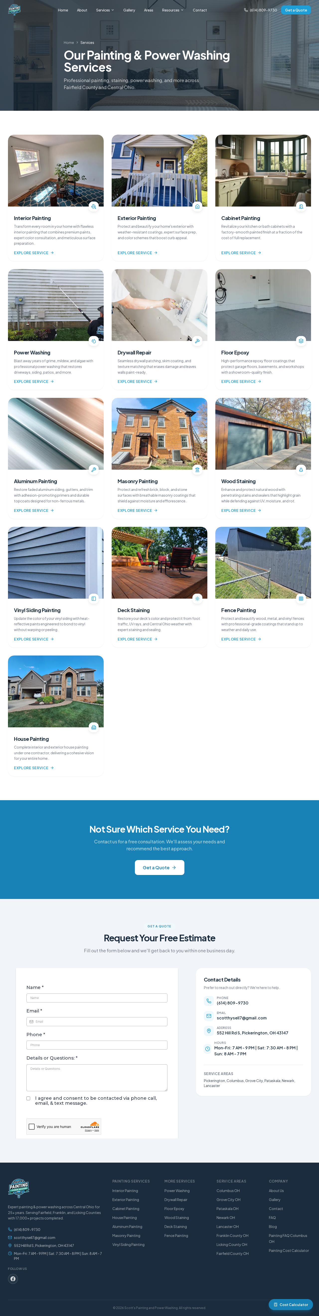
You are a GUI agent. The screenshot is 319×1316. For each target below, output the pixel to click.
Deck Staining (175, 1226)
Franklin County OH (232, 1235)
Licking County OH (232, 1244)
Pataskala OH (228, 1208)
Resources (170, 10)
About (82, 10)
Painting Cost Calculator (289, 1250)
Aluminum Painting (127, 1226)
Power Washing (177, 1190)
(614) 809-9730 (263, 10)
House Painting (124, 1217)
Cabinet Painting (125, 1208)
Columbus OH (228, 1190)
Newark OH (226, 1217)
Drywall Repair (175, 1199)
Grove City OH (228, 1199)
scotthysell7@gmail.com (34, 1237)
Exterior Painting (125, 1199)
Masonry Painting (126, 1235)
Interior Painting (125, 1190)
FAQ (272, 1217)
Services (103, 10)
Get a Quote (296, 10)
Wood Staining (176, 1217)
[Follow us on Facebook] (13, 1279)
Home (63, 10)
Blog (273, 1226)
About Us (276, 1190)
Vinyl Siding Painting (128, 1244)
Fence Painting (176, 1235)
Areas (148, 10)
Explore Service (31, 252)
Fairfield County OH (233, 1253)
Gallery (129, 10)
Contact (200, 10)
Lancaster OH (228, 1226)
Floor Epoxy (174, 1208)
